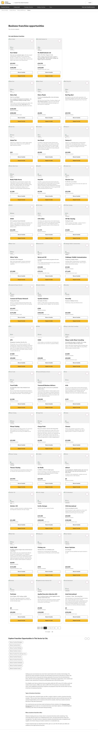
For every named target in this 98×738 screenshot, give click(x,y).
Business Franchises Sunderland (16, 665)
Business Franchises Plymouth (15, 656)
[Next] (88, 639)
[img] (11, 7)
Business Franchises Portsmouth (16, 659)
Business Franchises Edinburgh (15, 648)
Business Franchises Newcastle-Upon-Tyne (18, 653)
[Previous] (86, 639)
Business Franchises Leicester (15, 650)
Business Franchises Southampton (16, 662)
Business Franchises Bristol (15, 645)
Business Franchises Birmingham (16, 642)
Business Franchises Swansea (15, 668)
